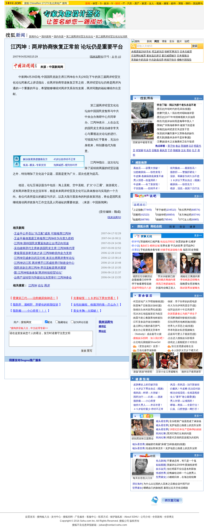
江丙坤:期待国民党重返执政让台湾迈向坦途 (41, 243)
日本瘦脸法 (183, 55)
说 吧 (153, 196)
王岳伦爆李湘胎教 (146, 350)
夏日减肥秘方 (169, 55)
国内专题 (59, 36)
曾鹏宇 (160, 113)
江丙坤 (32, 285)
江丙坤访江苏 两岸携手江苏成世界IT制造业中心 (44, 262)
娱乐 (106, 3)
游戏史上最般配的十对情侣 (182, 342)
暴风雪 (163, 150)
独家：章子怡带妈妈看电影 (182, 301)
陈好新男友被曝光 (190, 287)
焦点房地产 (55, 3)
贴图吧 (137, 219)
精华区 (102, 326)
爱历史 (160, 109)
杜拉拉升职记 (167, 241)
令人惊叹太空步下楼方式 (184, 350)
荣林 (159, 125)
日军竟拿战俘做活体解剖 (146, 321)
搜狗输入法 (43, 516)
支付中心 (56, 516)
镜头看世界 (162, 421)
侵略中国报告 (184, 59)
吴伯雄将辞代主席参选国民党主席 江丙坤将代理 (44, 248)
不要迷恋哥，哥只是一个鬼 (181, 460)
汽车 (129, 3)
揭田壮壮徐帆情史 (142, 276)
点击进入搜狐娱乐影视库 (181, 338)
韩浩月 (160, 121)
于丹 (170, 150)
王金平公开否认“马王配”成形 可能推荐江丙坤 (42, 233)
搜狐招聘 (68, 516)
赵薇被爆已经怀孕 (141, 279)
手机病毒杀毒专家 (150, 249)
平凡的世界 (177, 245)
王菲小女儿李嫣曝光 (167, 371)
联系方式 (103, 516)
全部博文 (169, 516)
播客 (166, 3)
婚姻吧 (160, 219)
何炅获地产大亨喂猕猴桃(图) (148, 301)
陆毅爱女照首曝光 (190, 283)
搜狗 (64, 3)
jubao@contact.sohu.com (113, 525)
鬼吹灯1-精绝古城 (150, 245)
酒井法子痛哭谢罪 (191, 371)
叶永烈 (147, 150)
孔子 (194, 150)
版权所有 (134, 520)
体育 (95, 3)
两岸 (47, 285)
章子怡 (171, 145)
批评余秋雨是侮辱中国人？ (179, 121)
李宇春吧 (161, 209)
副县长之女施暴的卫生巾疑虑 (178, 141)
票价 (188, 150)
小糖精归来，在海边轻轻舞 (181, 477)
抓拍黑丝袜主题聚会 (143, 438)
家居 (144, 3)
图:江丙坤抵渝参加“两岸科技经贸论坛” (38, 272)
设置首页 (30, 516)
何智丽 (139, 150)
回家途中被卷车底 (142, 142)
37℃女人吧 (185, 219)
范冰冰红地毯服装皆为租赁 (147, 313)
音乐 (171, 41)
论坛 (40, 285)
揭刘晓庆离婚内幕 (166, 279)
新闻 (149, 41)
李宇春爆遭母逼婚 (141, 283)
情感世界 (161, 473)
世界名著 (165, 245)
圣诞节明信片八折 (141, 287)
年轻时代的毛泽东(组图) (178, 109)
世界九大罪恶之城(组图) (181, 325)
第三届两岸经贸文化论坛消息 (111, 36)
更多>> (198, 98)
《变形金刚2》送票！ (148, 346)
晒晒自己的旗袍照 (153, 487)
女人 (151, 3)
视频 (158, 3)
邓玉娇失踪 (158, 51)
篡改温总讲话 (153, 55)
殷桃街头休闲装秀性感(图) (147, 309)
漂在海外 (137, 483)
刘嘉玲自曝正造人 (166, 287)
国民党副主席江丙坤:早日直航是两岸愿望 (40, 267)
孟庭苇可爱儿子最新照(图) (182, 334)
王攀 (159, 141)
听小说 (135, 245)
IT (124, 3)
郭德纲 (184, 145)
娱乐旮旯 (161, 469)
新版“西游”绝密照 (142, 371)
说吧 (186, 41)
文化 (183, 150)
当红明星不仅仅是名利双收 (181, 469)
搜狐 (26, 3)
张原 (159, 133)
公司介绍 (145, 516)
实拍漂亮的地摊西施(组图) (182, 321)
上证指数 (138, 209)
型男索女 (161, 477)
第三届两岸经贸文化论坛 (79, 36)
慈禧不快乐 (170, 59)
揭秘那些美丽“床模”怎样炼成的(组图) (166, 444)
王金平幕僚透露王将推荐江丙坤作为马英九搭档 (44, 238)
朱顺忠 (160, 129)
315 (191, 145)
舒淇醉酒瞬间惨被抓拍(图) (182, 317)
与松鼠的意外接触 (142, 121)
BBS (188, 3)
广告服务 (79, 516)
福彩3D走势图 (190, 249)
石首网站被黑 (138, 55)
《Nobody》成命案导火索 (147, 334)
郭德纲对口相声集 (150, 241)
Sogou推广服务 (31, 360)
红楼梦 (192, 241)
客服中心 (91, 516)
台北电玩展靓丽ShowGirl (146, 342)
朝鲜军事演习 (172, 51)
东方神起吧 (185, 214)
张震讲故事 (182, 241)
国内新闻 (46, 36)
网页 (156, 41)
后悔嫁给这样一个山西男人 (181, 473)
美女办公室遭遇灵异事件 (146, 330)
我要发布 (15, 360)
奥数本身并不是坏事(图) (178, 137)
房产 (136, 3)
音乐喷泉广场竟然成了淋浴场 (185, 421)
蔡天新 (160, 137)
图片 (179, 41)
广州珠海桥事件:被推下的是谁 (178, 125)
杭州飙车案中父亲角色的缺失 (178, 133)
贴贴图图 (161, 464)
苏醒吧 (137, 214)
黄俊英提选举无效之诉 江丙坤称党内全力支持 (43, 253)
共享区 (135, 249)
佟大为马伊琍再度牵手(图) (182, 305)
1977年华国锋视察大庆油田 (180, 117)
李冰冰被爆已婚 (166, 276)
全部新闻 (157, 516)
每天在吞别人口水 (142, 478)
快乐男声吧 (185, 209)
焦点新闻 (161, 460)
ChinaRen (35, 3)
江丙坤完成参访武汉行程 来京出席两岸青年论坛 (44, 258)
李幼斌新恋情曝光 (190, 279)
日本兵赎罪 (186, 51)
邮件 (173, 3)
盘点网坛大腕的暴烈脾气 (146, 325)
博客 (180, 3)
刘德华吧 (161, 214)
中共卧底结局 (156, 59)
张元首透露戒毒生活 (182, 346)
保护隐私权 (116, 516)
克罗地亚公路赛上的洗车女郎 (185, 425)
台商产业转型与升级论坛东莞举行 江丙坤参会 (43, 277)
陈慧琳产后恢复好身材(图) (147, 305)
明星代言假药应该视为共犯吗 (183, 437)
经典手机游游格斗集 (171, 249)
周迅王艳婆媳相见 (166, 283)
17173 (45, 3)
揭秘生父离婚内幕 (190, 276)
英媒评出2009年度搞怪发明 (182, 464)
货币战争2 (189, 245)
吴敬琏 (155, 150)
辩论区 (102, 331)
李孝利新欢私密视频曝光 (181, 330)
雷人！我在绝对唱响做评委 (179, 113)
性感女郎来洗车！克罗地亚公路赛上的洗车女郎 (171, 448)
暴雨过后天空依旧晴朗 (176, 487)
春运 (178, 145)
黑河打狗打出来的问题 (179, 433)
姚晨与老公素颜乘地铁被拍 (147, 317)
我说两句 (198, 3)
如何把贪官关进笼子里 (177, 129)
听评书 (135, 241)
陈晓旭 (176, 150)
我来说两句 (96, 56)
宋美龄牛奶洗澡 (139, 59)
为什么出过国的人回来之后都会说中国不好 (166, 483)
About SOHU (131, 516)
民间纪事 (161, 433)
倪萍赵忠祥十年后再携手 (181, 309)
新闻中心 (34, 36)
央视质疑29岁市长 (141, 51)
